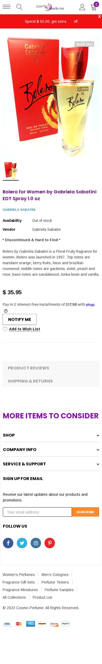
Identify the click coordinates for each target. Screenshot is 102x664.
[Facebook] (8, 543)
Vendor (9, 229)
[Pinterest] (49, 543)
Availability (12, 220)
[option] (51, 97)
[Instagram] (36, 543)
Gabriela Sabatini (19, 210)
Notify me (19, 319)
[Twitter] (22, 543)
